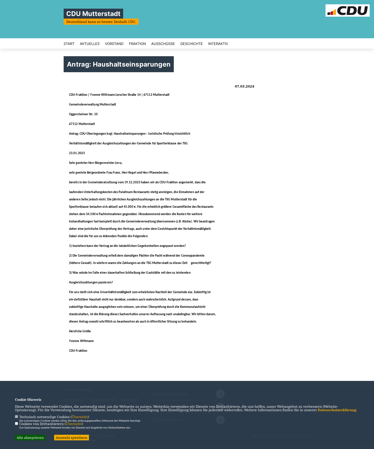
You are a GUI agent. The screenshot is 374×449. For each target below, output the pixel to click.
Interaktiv (218, 43)
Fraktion (137, 43)
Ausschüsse (163, 43)
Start (69, 43)
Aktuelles (90, 43)
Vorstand (114, 43)
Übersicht (80, 417)
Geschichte (191, 43)
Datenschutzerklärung (337, 410)
